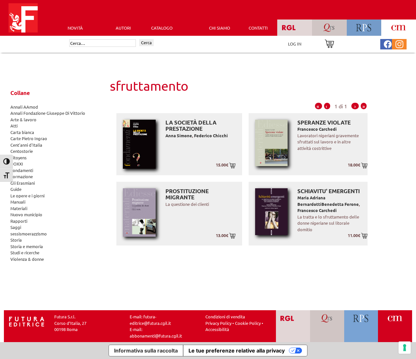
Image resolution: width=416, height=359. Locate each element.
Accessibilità (217, 329)
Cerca (146, 42)
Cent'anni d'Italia (26, 145)
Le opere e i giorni (27, 195)
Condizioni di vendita (225, 316)
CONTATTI (258, 28)
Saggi (15, 227)
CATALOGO (162, 28)
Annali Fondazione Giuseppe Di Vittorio (47, 113)
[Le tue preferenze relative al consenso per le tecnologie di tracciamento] (404, 347)
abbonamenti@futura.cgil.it (156, 336)
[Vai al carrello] (329, 43)
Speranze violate (324, 122)
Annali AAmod (24, 107)
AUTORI (123, 28)
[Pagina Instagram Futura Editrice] (399, 43)
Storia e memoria (26, 246)
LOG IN (294, 44)
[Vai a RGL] (293, 326)
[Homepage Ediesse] (26, 321)
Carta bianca (22, 132)
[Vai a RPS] (361, 326)
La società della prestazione (190, 125)
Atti (14, 125)
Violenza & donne (27, 259)
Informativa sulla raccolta (146, 350)
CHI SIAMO (219, 28)
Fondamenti (21, 170)
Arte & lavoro (23, 119)
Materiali (18, 208)
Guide (15, 189)
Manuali (17, 202)
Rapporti (18, 221)
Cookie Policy (248, 323)
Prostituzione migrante (187, 194)
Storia (16, 240)
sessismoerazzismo (28, 233)
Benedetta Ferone (340, 204)
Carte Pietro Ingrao (28, 138)
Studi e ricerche (24, 252)
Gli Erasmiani (22, 183)
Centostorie (21, 151)
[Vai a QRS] (327, 326)
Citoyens (18, 157)
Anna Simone (178, 135)
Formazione (21, 176)
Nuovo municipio (26, 214)
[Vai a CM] (395, 326)
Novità (75, 28)
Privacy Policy (218, 323)
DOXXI (16, 163)
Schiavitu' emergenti (328, 191)
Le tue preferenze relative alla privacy (236, 350)
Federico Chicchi (211, 135)
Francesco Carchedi (317, 129)
